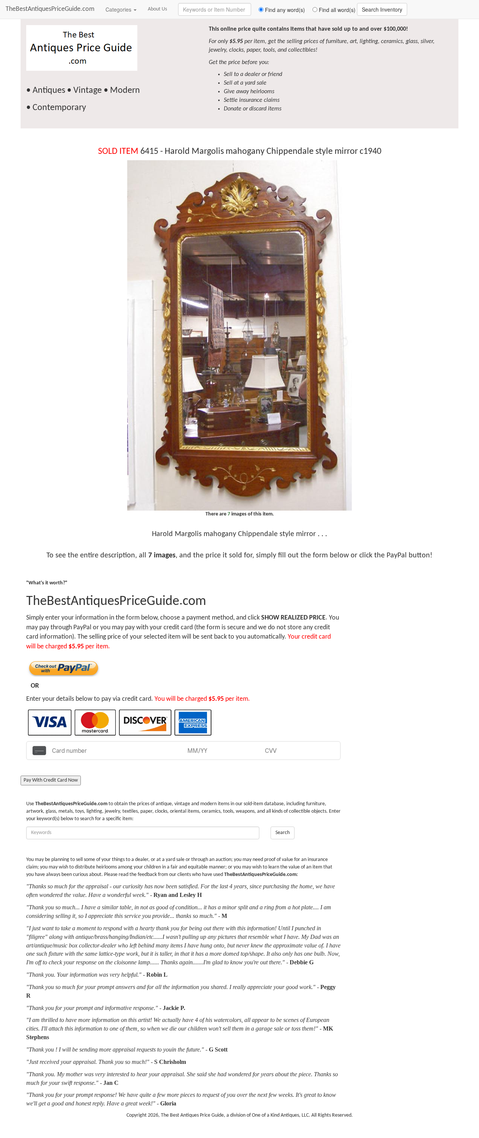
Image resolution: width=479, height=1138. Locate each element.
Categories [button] (119, 9)
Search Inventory (382, 9)
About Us (157, 9)
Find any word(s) (284, 9)
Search (282, 833)
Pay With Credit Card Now (51, 780)
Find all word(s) (336, 9)
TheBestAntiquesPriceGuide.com (50, 9)
